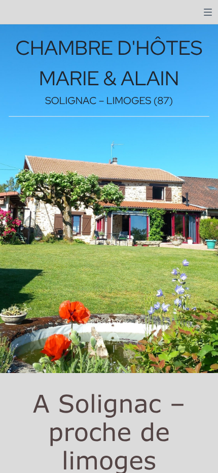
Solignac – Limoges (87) (109, 100)
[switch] (208, 12)
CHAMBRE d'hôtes (109, 48)
